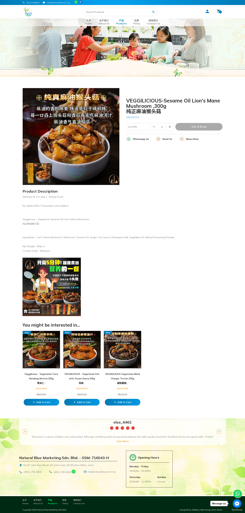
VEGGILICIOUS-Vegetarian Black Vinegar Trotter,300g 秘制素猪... (122, 378)
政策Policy (136, 22)
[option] (122, 432)
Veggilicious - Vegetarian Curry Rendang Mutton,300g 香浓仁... (41, 378)
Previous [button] (25, 432)
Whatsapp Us (141, 139)
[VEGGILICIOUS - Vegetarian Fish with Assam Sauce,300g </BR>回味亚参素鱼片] (81, 349)
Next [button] (219, 432)
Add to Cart (41, 402)
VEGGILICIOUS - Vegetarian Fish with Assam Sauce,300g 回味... (81, 378)
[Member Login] (207, 11)
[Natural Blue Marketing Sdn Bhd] (80, 2)
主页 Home (88, 22)
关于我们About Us (104, 22)
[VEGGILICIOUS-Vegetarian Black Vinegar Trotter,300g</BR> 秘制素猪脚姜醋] (122, 349)
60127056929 (32, 2)
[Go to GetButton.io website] (237, 510)
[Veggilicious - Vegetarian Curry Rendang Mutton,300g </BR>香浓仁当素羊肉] (41, 349)
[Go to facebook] (237, 503)
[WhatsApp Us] (74, 472)
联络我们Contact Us (153, 22)
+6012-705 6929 (32, 471)
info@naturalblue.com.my (102, 471)
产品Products (121, 22)
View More (122, 441)
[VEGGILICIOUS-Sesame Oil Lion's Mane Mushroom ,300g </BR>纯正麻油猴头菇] (71, 136)
